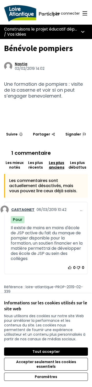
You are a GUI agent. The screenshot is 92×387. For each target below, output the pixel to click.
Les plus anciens (56, 165)
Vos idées (16, 34)
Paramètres (46, 376)
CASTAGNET (22, 209)
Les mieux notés (15, 165)
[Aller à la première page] (35, 13)
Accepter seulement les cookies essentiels (46, 364)
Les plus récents (35, 165)
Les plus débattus (77, 165)
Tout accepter (46, 351)
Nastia (21, 64)
